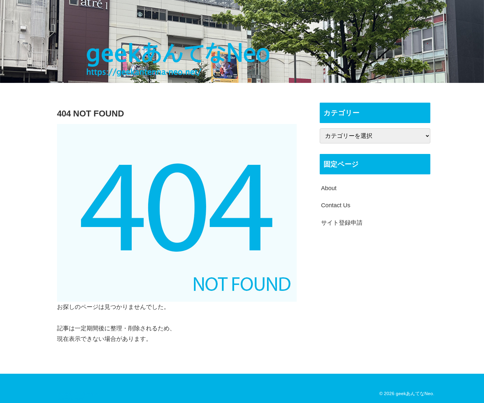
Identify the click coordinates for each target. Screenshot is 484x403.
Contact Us (335, 205)
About (328, 188)
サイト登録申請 (342, 222)
